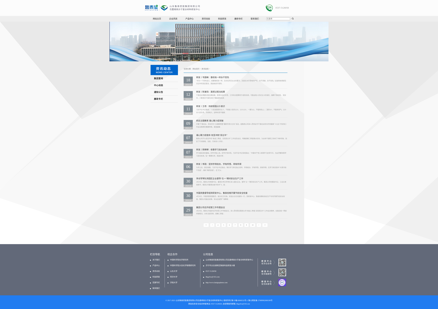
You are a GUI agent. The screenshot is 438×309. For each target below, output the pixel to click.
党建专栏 (156, 283)
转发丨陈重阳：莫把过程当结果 (210, 92)
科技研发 (222, 19)
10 (253, 225)
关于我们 (156, 260)
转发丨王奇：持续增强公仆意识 (210, 106)
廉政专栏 (238, 19)
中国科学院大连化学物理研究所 (183, 265)
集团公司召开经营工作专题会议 (210, 207)
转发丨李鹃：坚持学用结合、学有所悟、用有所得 (218, 164)
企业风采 (173, 19)
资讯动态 (206, 19)
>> (265, 225)
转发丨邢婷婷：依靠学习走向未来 (211, 150)
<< (206, 225)
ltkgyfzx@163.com (213, 277)
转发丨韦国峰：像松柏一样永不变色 (212, 77)
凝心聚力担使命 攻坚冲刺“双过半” (211, 135)
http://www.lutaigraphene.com (216, 283)
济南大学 (173, 283)
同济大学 (173, 277)
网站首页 (196, 69)
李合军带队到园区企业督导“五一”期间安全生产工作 (219, 178)
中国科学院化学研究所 (179, 260)
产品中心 (189, 19)
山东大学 (173, 271)
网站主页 (157, 19)
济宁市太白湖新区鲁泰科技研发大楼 (220, 265)
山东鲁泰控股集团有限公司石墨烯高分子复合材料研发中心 (229, 260)
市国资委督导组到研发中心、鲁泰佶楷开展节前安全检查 (222, 193)
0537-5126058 (211, 271)
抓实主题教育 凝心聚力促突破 (209, 121)
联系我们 (255, 19)
